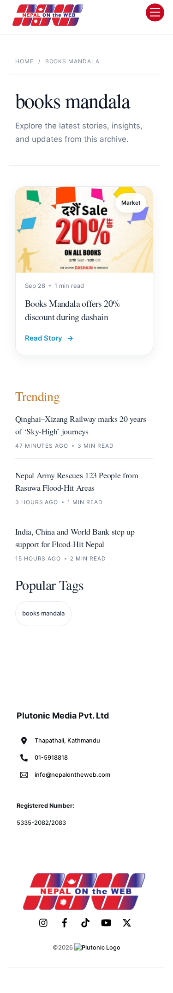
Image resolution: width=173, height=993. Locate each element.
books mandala (43, 613)
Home (24, 61)
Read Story (49, 338)
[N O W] (49, 24)
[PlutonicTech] (97, 947)
